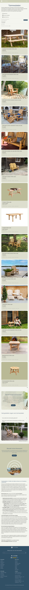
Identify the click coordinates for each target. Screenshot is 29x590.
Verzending (2, 573)
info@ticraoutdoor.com (18, 572)
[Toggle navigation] (27, 1)
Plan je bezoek (15, 541)
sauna (6, 512)
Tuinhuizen (1, 563)
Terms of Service (20, 587)
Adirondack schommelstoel (23, 441)
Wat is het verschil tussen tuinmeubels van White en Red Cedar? (13, 421)
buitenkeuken (12, 511)
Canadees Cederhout (16, 487)
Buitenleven (2, 565)
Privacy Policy (17, 587)
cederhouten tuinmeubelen (12, 493)
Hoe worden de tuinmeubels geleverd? (9, 417)
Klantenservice (17, 564)
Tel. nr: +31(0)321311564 (18, 573)
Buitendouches (3, 21)
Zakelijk (16, 568)
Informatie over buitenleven (5, 19)
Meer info (13, 405)
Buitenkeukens (2, 564)
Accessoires (3, 23)
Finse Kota (10, 516)
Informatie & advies (17, 563)
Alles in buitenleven (4, 20)
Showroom (14, 455)
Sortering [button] (3, 24)
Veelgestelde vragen (3, 572)
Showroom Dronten (17, 575)
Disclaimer (1, 577)
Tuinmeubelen (3, 22)
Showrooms (16, 569)
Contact (16, 565)
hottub (3, 512)
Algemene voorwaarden (3, 576)
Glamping (1, 568)
